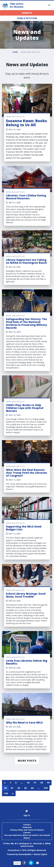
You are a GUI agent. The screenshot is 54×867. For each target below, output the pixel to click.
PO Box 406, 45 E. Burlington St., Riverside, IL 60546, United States (27, 844)
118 (46, 788)
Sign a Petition (27, 18)
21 (12, 788)
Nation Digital (40, 854)
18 (41, 782)
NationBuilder (25, 854)
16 (28, 782)
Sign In (27, 815)
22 (18, 788)
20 (5, 788)
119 (6, 793)
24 (32, 788)
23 (25, 788)
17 (35, 782)
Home (15, 52)
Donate (27, 12)
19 (48, 782)
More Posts (27, 760)
